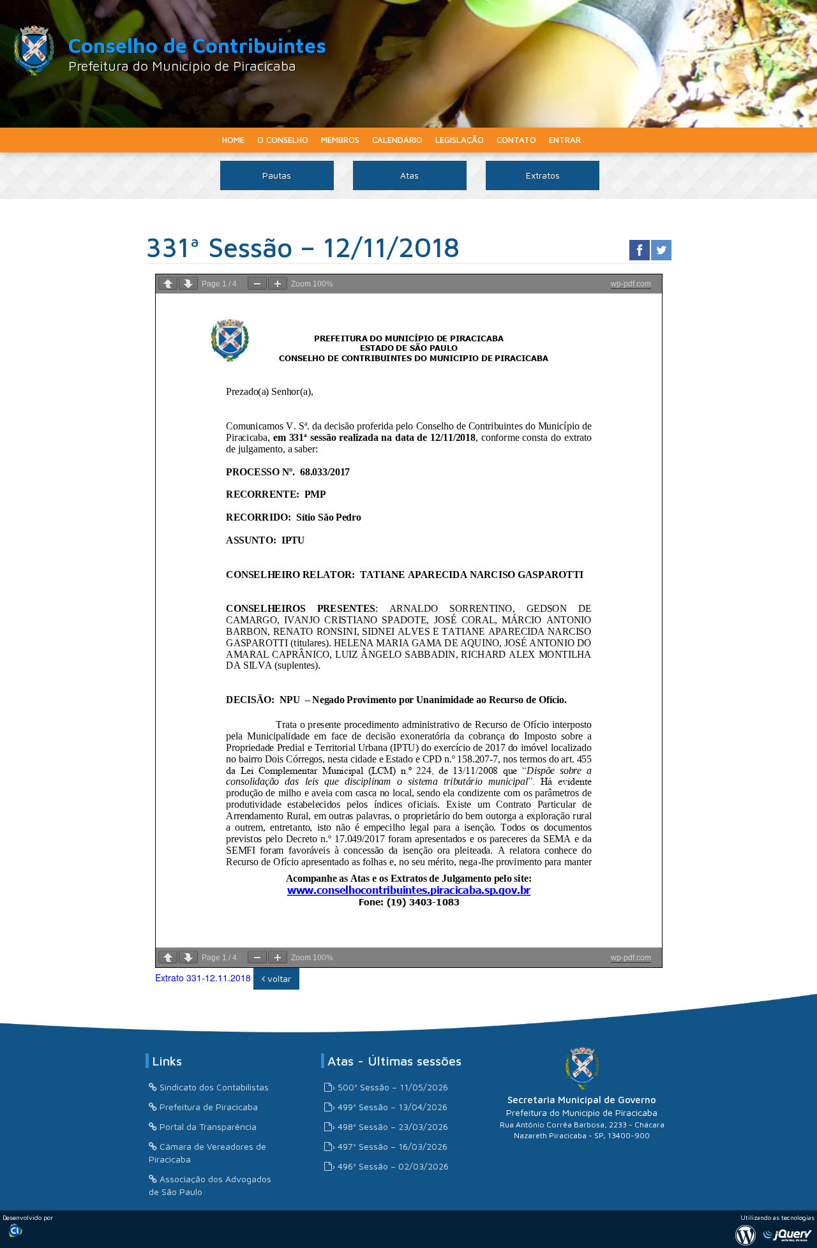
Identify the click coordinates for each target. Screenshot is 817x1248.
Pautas (276, 175)
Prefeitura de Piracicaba (209, 1106)
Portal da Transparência (208, 1126)
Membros (340, 140)
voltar (278, 978)
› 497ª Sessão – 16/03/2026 (389, 1146)
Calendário (397, 140)
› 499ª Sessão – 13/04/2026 (389, 1106)
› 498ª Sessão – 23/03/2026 (390, 1126)
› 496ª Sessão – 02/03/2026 (390, 1166)
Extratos (543, 175)
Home (233, 140)
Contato (516, 140)
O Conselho (282, 140)
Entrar (565, 140)
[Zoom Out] (257, 283)
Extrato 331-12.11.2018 (203, 977)
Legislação (459, 140)
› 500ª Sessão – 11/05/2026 (390, 1086)
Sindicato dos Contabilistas (214, 1086)
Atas (409, 175)
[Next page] (188, 283)
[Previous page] (167, 283)
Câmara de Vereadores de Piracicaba (207, 1152)
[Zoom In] (277, 283)
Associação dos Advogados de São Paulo (210, 1185)
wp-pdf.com (631, 283)
